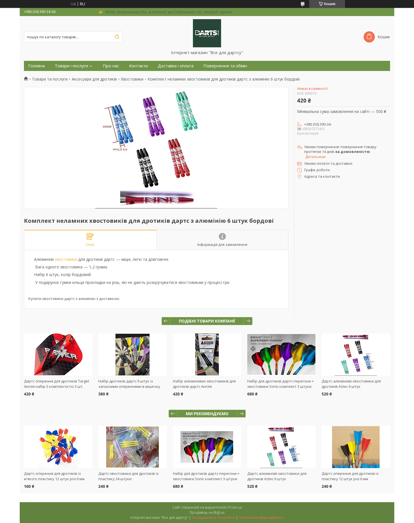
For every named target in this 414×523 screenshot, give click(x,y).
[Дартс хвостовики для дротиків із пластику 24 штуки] (132, 447)
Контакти (138, 66)
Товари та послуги (50, 79)
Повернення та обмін (225, 66)
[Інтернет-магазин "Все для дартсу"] (207, 33)
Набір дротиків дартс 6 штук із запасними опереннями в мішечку (129, 384)
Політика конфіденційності (261, 517)
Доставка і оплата (175, 66)
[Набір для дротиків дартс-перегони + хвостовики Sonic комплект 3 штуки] (281, 354)
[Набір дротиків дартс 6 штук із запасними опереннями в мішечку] (132, 354)
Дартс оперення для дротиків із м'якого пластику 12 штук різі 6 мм (54, 476)
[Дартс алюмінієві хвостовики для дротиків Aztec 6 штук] (356, 354)
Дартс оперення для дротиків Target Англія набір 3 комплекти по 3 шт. (56, 384)
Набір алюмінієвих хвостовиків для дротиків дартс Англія (204, 384)
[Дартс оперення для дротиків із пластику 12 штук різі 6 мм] (356, 447)
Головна (36, 66)
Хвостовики (132, 79)
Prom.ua (235, 507)
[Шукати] (117, 37)
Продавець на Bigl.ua (207, 512)
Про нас (111, 66)
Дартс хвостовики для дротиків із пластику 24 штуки (128, 476)
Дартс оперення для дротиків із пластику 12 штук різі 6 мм (350, 476)
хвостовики (66, 259)
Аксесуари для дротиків (94, 79)
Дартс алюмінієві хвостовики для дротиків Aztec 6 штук (351, 384)
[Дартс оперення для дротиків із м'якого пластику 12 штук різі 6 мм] (58, 447)
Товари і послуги (71, 66)
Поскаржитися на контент (213, 517)
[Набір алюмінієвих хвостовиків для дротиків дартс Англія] (207, 354)
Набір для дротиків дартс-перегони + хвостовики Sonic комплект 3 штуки (280, 384)
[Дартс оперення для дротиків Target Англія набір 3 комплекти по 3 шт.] (58, 354)
